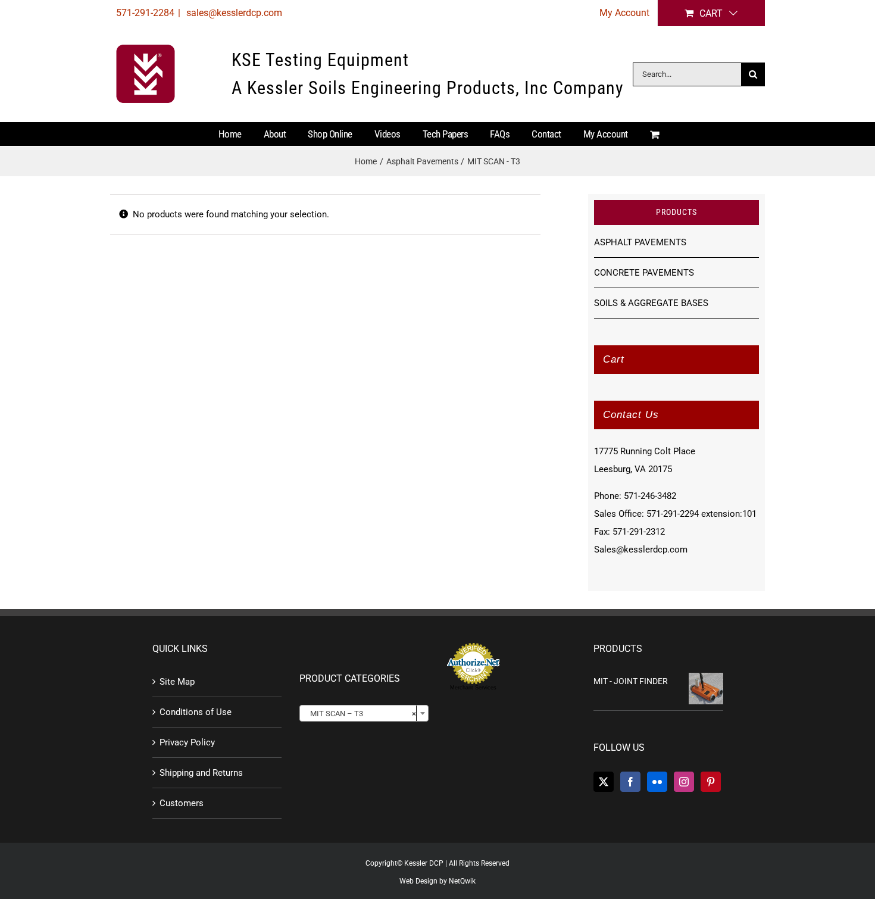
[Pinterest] (711, 782)
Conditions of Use (196, 712)
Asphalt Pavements (640, 242)
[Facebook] (630, 782)
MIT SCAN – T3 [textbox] (360, 713)
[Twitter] (603, 782)
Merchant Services (473, 688)
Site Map (177, 681)
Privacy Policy (187, 742)
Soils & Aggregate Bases (651, 303)
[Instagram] (684, 782)
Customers (182, 803)
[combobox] (364, 713)
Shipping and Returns (201, 772)
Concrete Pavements (644, 272)
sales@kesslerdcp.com (233, 12)
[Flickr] (657, 782)
